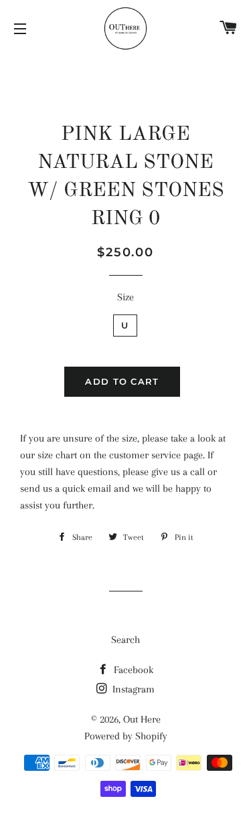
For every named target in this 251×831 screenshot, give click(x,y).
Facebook (132, 670)
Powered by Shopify (125, 736)
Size (125, 297)
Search (125, 640)
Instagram (132, 689)
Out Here (142, 719)
